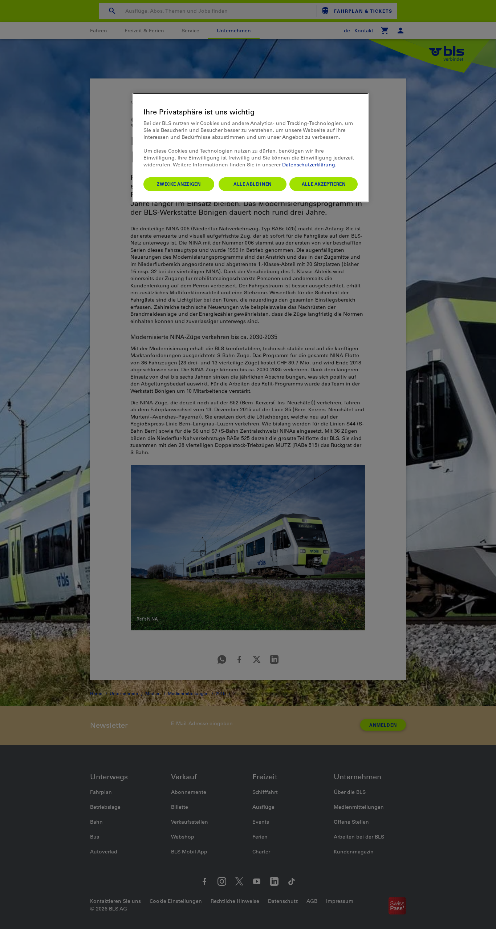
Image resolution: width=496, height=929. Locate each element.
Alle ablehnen (252, 184)
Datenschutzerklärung (308, 164)
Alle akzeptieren (324, 184)
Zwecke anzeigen (178, 184)
